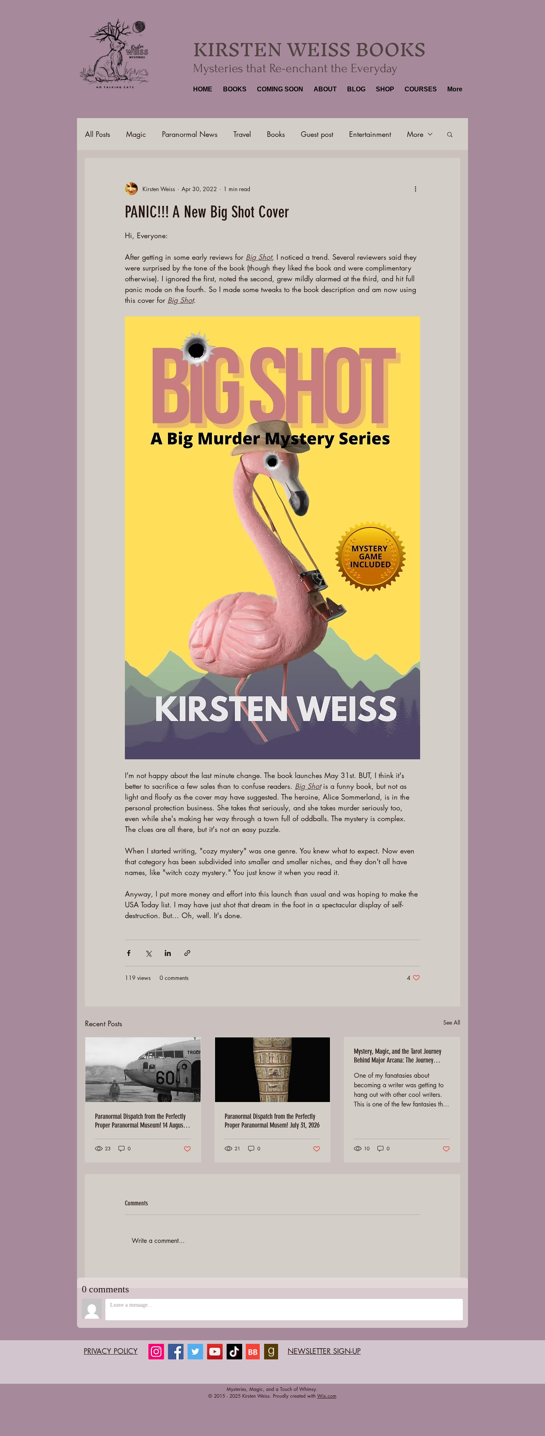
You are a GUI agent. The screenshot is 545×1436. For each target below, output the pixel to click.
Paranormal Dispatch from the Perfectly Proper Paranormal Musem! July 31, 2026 (272, 1121)
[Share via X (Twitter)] (148, 953)
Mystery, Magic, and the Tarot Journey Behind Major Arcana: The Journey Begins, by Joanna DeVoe (397, 1056)
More (415, 134)
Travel (242, 134)
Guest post (317, 134)
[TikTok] (234, 1351)
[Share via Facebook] (128, 953)
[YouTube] (215, 1351)
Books (276, 134)
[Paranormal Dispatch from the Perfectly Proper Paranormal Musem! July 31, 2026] (272, 1069)
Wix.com (326, 1396)
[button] (234, 89)
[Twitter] (195, 1351)
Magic (136, 134)
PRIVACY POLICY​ (111, 1351)
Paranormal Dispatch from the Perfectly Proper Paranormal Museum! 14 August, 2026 (140, 1121)
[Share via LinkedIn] (168, 953)
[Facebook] (176, 1351)
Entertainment (370, 134)
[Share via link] (187, 953)
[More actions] (415, 189)
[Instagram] (156, 1351)
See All (451, 1022)
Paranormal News (189, 134)
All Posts (97, 134)
